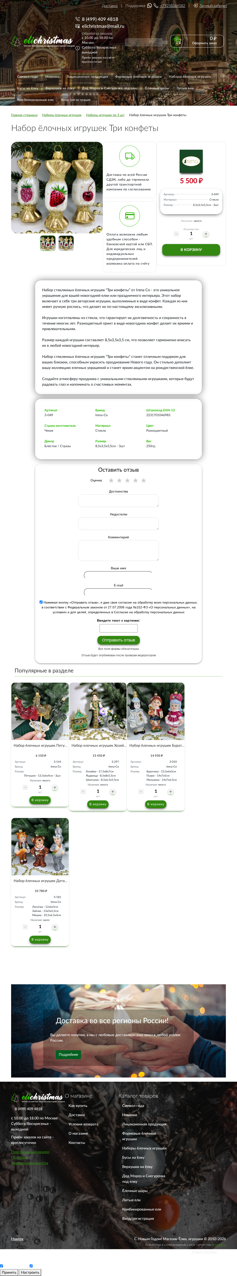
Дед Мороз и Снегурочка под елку (143, 1178)
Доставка (110, 6)
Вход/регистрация (138, 1218)
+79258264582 (172, 6)
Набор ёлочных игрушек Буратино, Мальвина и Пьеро (175, 745)
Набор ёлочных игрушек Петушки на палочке (52, 745)
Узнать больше (204, 1252)
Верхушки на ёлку (137, 1167)
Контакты (77, 1143)
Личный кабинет (213, 6)
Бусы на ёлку (133, 1157)
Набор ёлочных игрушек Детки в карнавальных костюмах (63, 881)
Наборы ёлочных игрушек (144, 1148)
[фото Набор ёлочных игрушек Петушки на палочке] (40, 711)
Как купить (78, 1106)
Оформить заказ (204, 43)
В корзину (191, 250)
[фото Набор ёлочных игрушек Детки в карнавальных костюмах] (40, 846)
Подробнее (68, 1054)
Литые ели (131, 1200)
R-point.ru (219, 1244)
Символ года (133, 1106)
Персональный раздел (30, 1152)
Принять (9, 1272)
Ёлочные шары (135, 1191)
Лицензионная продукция (144, 1124)
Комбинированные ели (141, 1209)
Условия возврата (83, 1124)
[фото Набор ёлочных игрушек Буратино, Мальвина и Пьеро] (155, 711)
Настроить (30, 1272)
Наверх (17, 1239)
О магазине (78, 1133)
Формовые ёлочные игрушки (139, 1136)
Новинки (129, 1115)
